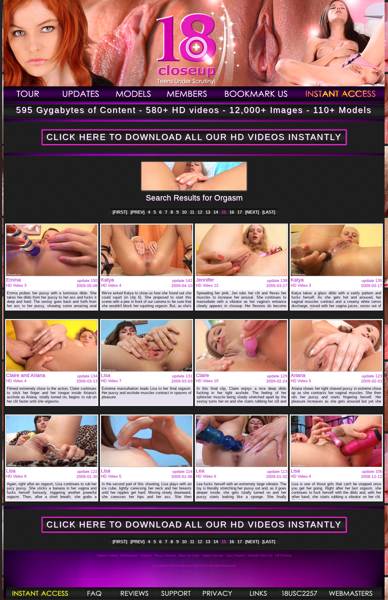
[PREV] (138, 212)
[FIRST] (120, 212)
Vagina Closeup (212, 555)
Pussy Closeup (165, 555)
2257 (299, 593)
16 (232, 212)
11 (192, 212)
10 (184, 212)
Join (341, 93)
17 (239, 212)
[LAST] (268, 212)
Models (133, 93)
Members (187, 93)
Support (176, 593)
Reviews (134, 593)
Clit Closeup (283, 555)
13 (208, 212)
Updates (80, 93)
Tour (28, 93)
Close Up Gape (188, 555)
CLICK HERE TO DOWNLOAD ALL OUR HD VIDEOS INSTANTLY (194, 137)
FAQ (93, 593)
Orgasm (146, 555)
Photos (39, 593)
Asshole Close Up (260, 555)
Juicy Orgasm (235, 555)
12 (200, 212)
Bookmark (256, 93)
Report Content (107, 555)
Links (258, 593)
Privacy (217, 593)
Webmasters (129, 555)
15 (224, 212)
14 (216, 212)
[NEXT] (252, 212)
